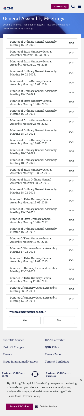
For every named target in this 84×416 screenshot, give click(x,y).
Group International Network (20, 361)
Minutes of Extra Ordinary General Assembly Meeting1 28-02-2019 (30, 181)
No (59, 320)
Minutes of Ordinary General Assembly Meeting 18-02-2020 (33, 162)
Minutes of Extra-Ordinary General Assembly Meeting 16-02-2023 (31, 103)
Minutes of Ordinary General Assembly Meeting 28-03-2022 (33, 132)
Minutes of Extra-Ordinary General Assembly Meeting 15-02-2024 (31, 83)
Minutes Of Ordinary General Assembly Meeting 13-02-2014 (33, 299)
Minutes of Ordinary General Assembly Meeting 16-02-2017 (33, 231)
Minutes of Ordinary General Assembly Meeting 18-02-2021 (33, 152)
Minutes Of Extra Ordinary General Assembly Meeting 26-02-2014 (31, 280)
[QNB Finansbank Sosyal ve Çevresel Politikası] (71, 43)
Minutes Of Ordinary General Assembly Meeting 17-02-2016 (33, 250)
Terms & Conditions (57, 361)
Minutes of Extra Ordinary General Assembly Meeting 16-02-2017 (30, 221)
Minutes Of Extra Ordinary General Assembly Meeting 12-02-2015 (31, 260)
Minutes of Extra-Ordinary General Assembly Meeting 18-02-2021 (31, 142)
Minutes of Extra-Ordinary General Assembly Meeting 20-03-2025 (31, 63)
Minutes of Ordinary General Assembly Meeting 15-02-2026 (33, 43)
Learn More (14, 396)
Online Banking (59, 7)
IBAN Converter (54, 340)
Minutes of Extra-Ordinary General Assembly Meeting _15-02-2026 (31, 53)
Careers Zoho (53, 354)
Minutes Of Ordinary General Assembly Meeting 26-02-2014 (33, 289)
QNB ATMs (52, 347)
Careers (7, 354)
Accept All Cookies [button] (19, 406)
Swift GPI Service (13, 340)
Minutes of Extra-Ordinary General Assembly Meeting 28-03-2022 (31, 122)
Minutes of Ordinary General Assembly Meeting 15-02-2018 (33, 211)
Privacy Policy (31, 396)
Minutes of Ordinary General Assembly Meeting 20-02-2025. (33, 73)
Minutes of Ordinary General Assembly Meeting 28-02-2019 (33, 191)
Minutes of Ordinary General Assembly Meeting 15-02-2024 (33, 93)
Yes (25, 320)
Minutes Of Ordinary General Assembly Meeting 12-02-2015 (33, 270)
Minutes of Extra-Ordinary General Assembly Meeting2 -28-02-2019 (31, 171)
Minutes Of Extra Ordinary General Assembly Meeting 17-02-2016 (31, 240)
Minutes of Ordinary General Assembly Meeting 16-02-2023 (33, 112)
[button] (46, 407)
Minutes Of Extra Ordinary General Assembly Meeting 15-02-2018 (31, 201)
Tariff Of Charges (13, 347)
